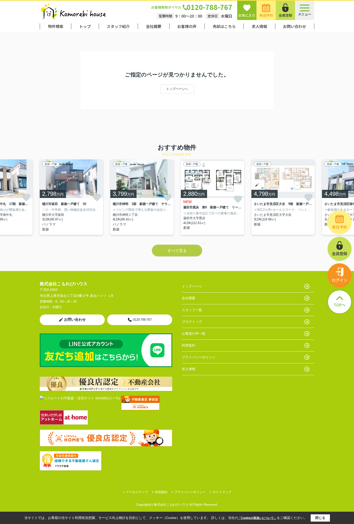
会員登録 (285, 15)
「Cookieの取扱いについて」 (257, 518)
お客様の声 (187, 26)
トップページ (192, 286)
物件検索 (55, 26)
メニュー (304, 14)
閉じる (320, 518)
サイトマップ (222, 492)
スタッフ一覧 (192, 310)
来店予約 (266, 15)
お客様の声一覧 (193, 333)
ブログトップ (192, 322)
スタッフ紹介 (118, 26)
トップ (85, 26)
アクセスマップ (137, 492)
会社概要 (153, 26)
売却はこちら (224, 26)
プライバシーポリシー (199, 357)
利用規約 (188, 345)
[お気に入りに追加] (26, 197)
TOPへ (340, 305)
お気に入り (246, 15)
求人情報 (259, 26)
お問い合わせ (294, 26)
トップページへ (177, 89)
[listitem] (71, 197)
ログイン (339, 280)
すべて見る (177, 251)
